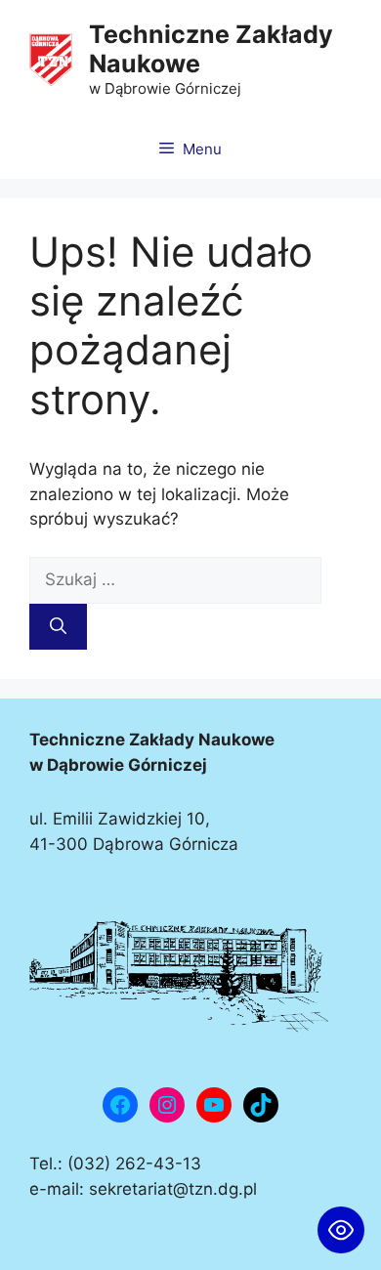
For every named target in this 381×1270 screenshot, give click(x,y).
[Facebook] (120, 1104)
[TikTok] (260, 1104)
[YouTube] (214, 1104)
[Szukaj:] (175, 579)
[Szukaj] (58, 627)
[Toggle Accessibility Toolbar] (341, 1230)
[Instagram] (167, 1104)
